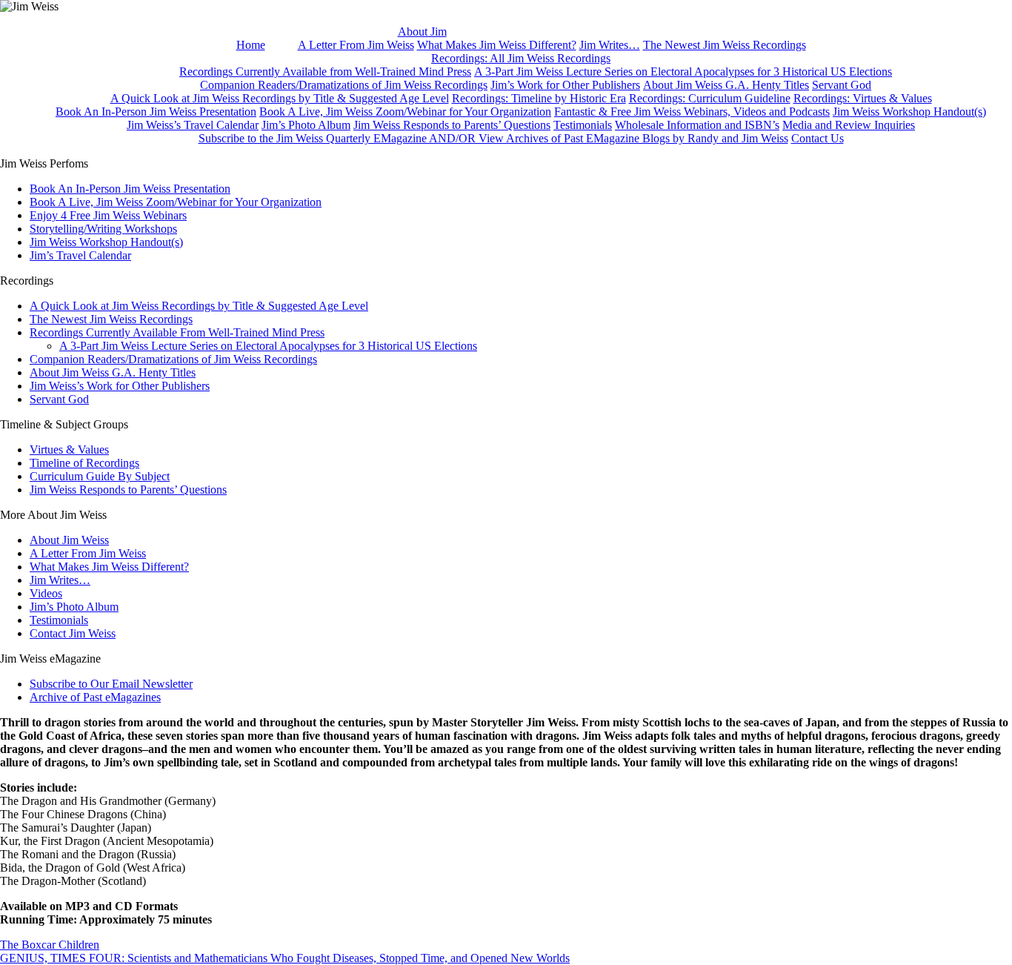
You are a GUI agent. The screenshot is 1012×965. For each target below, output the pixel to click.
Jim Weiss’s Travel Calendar (193, 125)
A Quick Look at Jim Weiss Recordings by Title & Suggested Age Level (279, 98)
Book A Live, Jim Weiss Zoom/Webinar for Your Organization (405, 111)
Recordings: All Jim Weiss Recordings (520, 58)
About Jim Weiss (69, 540)
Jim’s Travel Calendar (80, 255)
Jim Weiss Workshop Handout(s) (909, 111)
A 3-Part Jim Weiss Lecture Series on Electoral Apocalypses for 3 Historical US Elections (683, 71)
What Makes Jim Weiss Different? (496, 45)
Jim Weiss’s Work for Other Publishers (120, 385)
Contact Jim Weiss (73, 633)
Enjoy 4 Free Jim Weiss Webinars (108, 215)
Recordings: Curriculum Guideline (709, 98)
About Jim (422, 31)
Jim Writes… (609, 45)
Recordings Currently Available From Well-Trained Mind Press (177, 332)
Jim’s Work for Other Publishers (565, 85)
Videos (46, 593)
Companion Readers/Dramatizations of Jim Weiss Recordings (343, 85)
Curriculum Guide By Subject (100, 476)
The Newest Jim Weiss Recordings (724, 45)
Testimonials (582, 125)
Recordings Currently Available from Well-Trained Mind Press (325, 71)
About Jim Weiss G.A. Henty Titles (726, 85)
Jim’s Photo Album (306, 125)
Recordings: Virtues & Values (862, 98)
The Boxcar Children (49, 944)
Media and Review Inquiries (848, 125)
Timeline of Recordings (84, 463)
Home (250, 45)
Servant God (841, 85)
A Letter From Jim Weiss (356, 45)
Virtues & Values (69, 449)
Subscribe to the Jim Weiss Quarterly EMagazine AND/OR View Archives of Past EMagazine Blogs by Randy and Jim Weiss (493, 138)
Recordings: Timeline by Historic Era (539, 98)
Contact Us (817, 138)
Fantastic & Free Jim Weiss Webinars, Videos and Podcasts (692, 111)
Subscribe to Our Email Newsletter (111, 683)
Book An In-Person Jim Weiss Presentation (156, 111)
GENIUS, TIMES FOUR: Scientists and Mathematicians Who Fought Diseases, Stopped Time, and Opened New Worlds (285, 958)
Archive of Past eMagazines (95, 697)
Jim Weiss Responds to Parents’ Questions (451, 125)
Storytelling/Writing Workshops (103, 228)
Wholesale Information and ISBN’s (697, 125)
